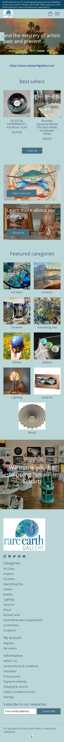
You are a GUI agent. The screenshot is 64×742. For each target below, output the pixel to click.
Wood (32, 432)
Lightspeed (9, 731)
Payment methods (15, 681)
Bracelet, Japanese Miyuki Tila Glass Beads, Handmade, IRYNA (47, 127)
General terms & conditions (20, 666)
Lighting (16, 397)
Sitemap (8, 697)
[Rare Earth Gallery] (7, 13)
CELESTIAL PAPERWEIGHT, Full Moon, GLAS (16, 124)
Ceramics (17, 327)
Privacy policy (11, 676)
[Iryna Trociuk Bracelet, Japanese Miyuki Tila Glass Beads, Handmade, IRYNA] (47, 103)
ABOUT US (10, 661)
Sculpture (9, 630)
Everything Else (47, 327)
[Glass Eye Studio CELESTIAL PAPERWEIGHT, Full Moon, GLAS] (16, 103)
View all (32, 150)
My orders (10, 648)
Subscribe (48, 711)
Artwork (47, 292)
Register (8, 643)
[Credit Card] (31, 737)
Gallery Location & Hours (19, 692)
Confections (11, 625)
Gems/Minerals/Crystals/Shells (23, 620)
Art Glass (17, 292)
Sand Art (47, 397)
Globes (16, 362)
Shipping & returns (15, 687)
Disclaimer (10, 671)
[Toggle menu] (57, 13)
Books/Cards (11, 615)
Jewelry (47, 362)
